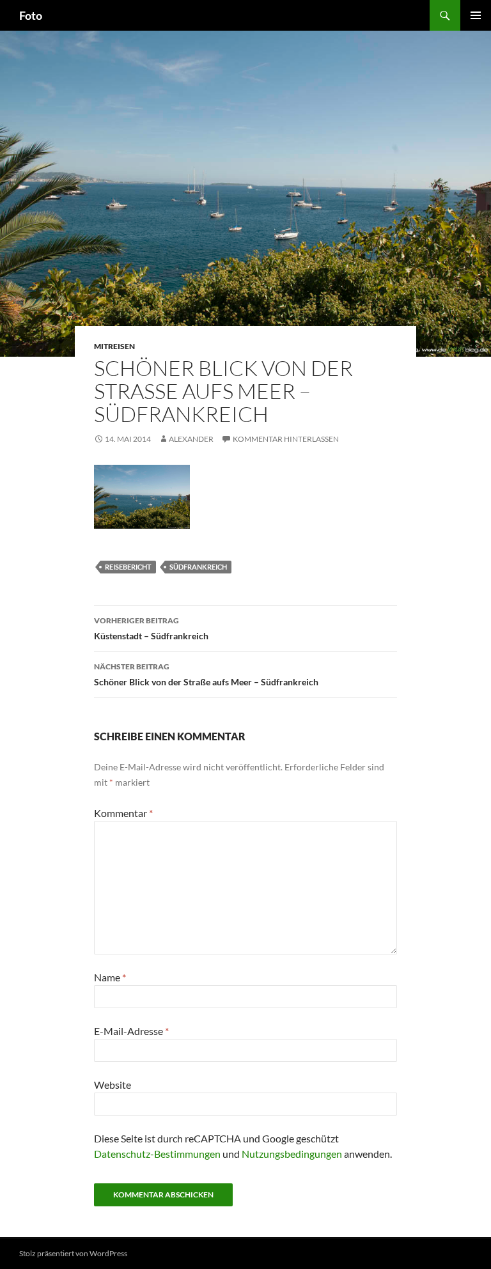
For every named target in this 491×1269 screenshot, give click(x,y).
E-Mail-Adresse (131, 1031)
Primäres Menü (475, 15)
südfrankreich (198, 567)
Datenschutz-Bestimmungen (157, 1154)
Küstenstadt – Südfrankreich (151, 628)
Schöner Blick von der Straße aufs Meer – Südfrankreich (206, 674)
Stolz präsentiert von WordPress (73, 1253)
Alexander (191, 439)
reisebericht (128, 567)
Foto (30, 15)
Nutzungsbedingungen (292, 1154)
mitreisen (114, 346)
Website (112, 1084)
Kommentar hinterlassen (286, 439)
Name (110, 977)
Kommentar (123, 813)
